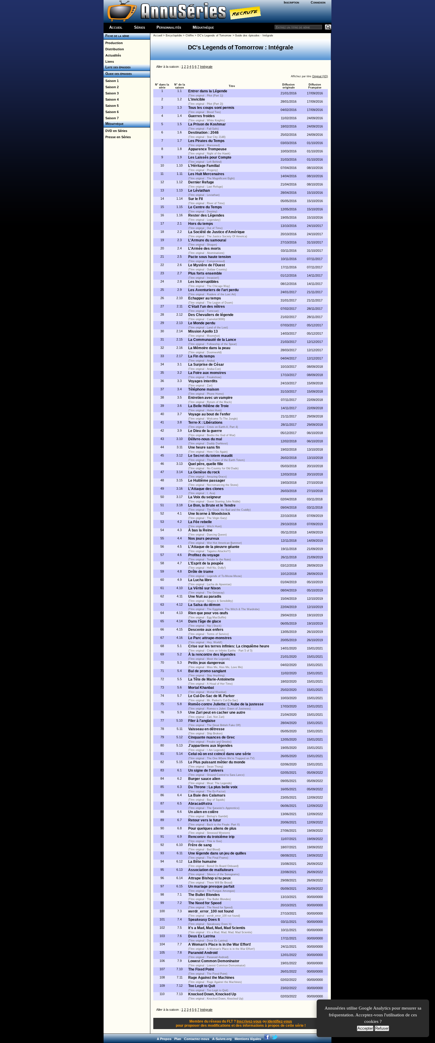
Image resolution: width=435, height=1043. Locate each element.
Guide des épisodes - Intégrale (254, 35)
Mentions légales (248, 1039)
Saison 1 (111, 81)
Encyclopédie (174, 35)
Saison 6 (111, 112)
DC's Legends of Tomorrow (214, 35)
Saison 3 (111, 93)
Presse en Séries (117, 137)
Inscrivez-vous (249, 1021)
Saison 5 (111, 105)
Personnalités (169, 27)
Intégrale (206, 66)
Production (113, 43)
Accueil (116, 27)
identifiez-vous (280, 1021)
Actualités (112, 55)
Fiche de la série (116, 36)
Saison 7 (111, 118)
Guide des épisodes (118, 74)
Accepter (365, 1028)
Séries (139, 27)
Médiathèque (203, 27)
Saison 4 (111, 99)
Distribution (114, 49)
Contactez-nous (196, 1039)
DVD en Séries (115, 131)
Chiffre (190, 35)
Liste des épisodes (117, 67)
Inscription (291, 2)
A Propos (164, 1039)
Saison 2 (111, 87)
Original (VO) (320, 76)
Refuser (382, 1028)
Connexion (318, 2)
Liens (109, 61)
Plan (177, 1039)
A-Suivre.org (222, 1039)
